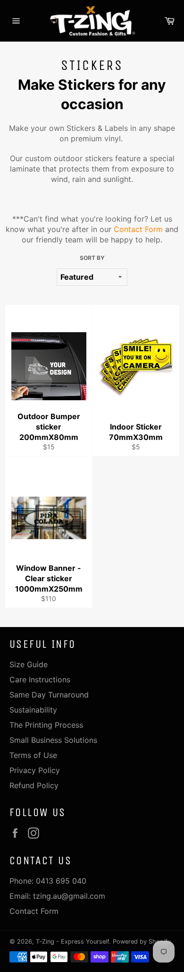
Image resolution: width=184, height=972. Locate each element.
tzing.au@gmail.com (69, 896)
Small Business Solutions (53, 740)
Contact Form (138, 229)
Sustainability (33, 709)
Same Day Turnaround (49, 694)
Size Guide (28, 664)
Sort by (92, 257)
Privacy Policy (34, 770)
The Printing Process (46, 725)
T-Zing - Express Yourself (72, 941)
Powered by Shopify (142, 941)
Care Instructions (39, 679)
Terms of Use (33, 755)
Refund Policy (34, 785)
